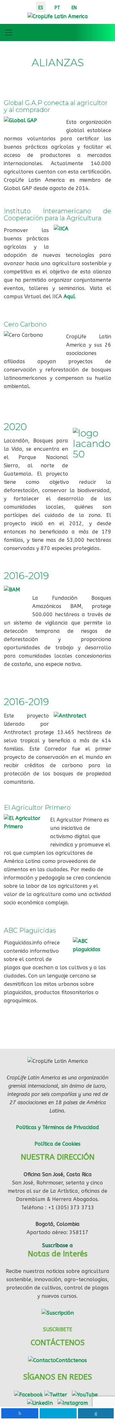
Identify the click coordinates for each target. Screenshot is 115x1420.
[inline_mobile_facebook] (19, 1413)
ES (40, 8)
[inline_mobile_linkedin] (96, 1413)
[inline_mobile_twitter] (58, 1413)
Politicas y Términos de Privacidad (57, 1127)
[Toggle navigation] (8, 32)
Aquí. (70, 296)
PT (57, 8)
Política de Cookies (57, 1144)
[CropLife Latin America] (57, 16)
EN (74, 8)
